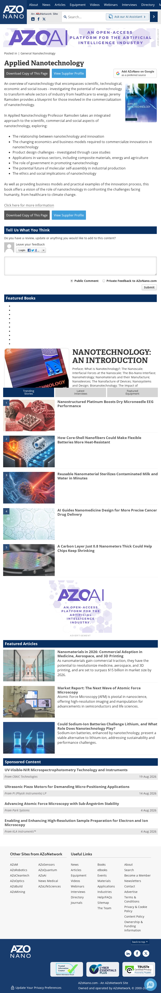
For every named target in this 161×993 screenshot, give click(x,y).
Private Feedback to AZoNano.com (131, 281)
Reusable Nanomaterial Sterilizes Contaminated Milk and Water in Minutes (107, 475)
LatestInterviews (80, 392)
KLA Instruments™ (24, 831)
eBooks (102, 870)
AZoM (14, 864)
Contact (129, 886)
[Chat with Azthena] (150, 984)
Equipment (78, 875)
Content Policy (134, 916)
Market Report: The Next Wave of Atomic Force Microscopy (99, 690)
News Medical (48, 881)
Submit (149, 287)
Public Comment (86, 281)
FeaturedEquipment (132, 392)
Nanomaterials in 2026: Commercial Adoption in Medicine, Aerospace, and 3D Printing (99, 653)
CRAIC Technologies (25, 777)
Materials (104, 881)
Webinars (77, 886)
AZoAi (42, 875)
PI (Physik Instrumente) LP (29, 793)
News (75, 864)
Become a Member (137, 875)
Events (102, 875)
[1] (29, 415)
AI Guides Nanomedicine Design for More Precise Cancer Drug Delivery (107, 512)
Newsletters (132, 881)
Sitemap (103, 903)
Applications (106, 886)
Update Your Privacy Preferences (38, 988)
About (128, 864)
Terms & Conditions (131, 899)
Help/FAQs (104, 897)
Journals (76, 903)
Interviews (78, 892)
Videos (75, 881)
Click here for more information (29, 205)
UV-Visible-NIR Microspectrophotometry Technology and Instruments (66, 769)
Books (101, 864)
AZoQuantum (47, 870)
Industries (104, 892)
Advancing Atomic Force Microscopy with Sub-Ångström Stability (62, 803)
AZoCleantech (19, 875)
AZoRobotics (18, 870)
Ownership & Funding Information (133, 926)
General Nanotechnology (38, 53)
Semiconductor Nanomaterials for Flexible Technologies (38, 364)
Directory (77, 897)
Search (129, 870)
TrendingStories (28, 392)
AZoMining (17, 892)
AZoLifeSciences (49, 886)
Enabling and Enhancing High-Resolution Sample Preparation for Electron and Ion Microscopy (76, 822)
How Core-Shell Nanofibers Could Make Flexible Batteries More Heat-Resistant (99, 439)
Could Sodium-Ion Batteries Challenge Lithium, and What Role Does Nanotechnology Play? (107, 726)
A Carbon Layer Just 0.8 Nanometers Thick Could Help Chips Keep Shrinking (104, 548)
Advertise (131, 892)
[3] (29, 487)
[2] (29, 451)
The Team (104, 908)
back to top (139, 942)
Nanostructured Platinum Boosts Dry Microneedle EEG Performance (105, 403)
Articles (76, 870)
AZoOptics (17, 881)
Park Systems (21, 810)
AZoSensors (46, 864)
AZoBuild (16, 886)
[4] (29, 524)
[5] (29, 560)
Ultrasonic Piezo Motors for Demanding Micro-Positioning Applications (67, 786)
